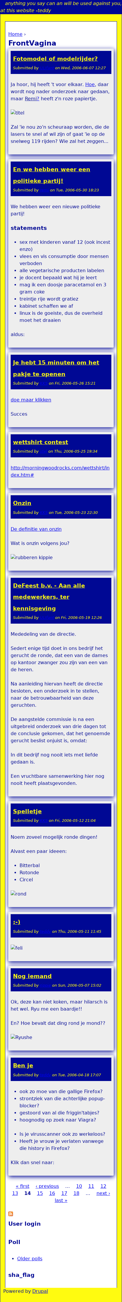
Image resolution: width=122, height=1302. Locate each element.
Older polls (29, 1258)
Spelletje (27, 811)
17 (64, 1193)
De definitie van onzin (36, 529)
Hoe (90, 84)
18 (76, 1193)
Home (15, 34)
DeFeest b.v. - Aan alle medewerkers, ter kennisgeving (49, 597)
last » (61, 1200)
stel (43, 451)
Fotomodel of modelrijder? (55, 58)
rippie (45, 985)
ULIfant (47, 68)
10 (79, 1186)
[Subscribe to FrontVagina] (10, 1214)
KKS (44, 383)
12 (103, 1186)
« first (22, 1186)
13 (15, 1193)
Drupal (40, 1291)
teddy (45, 931)
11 (91, 1186)
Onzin (22, 503)
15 (40, 1193)
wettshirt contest (40, 442)
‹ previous (47, 1186)
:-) (16, 922)
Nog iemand (32, 976)
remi (44, 190)
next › (103, 1193)
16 (52, 1193)
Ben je (23, 1065)
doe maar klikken (31, 400)
